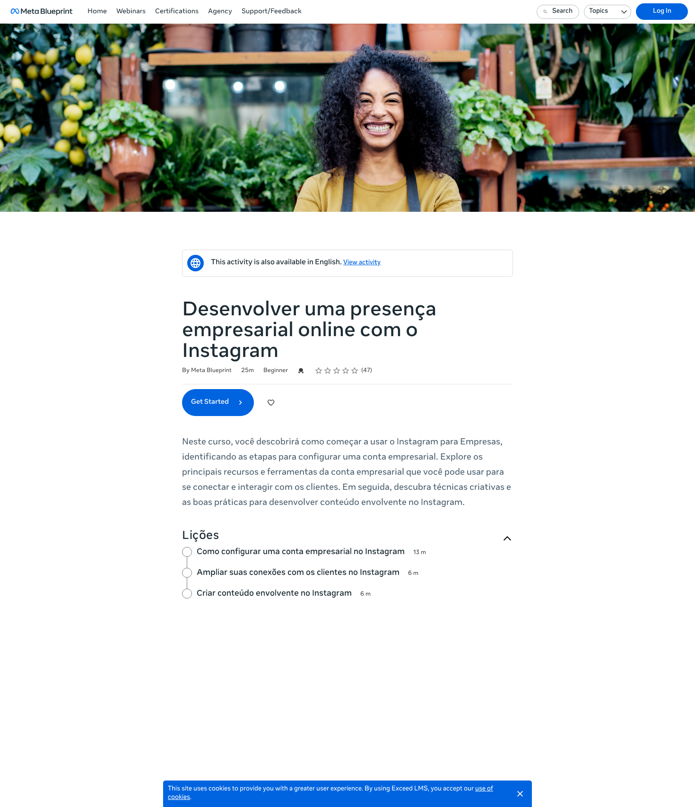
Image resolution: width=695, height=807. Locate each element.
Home (97, 12)
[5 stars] (354, 370)
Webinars (131, 12)
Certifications (177, 12)
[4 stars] (345, 370)
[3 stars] (336, 370)
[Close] (520, 794)
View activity (362, 263)
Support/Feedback (272, 12)
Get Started (210, 402)
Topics (598, 12)
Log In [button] (662, 12)
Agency (220, 12)
